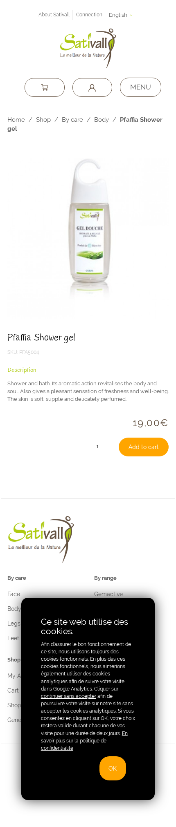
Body (101, 119)
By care (72, 119)
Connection (89, 15)
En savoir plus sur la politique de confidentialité (84, 741)
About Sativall (54, 15)
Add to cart (144, 446)
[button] (122, 15)
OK (112, 768)
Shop (43, 119)
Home (16, 119)
